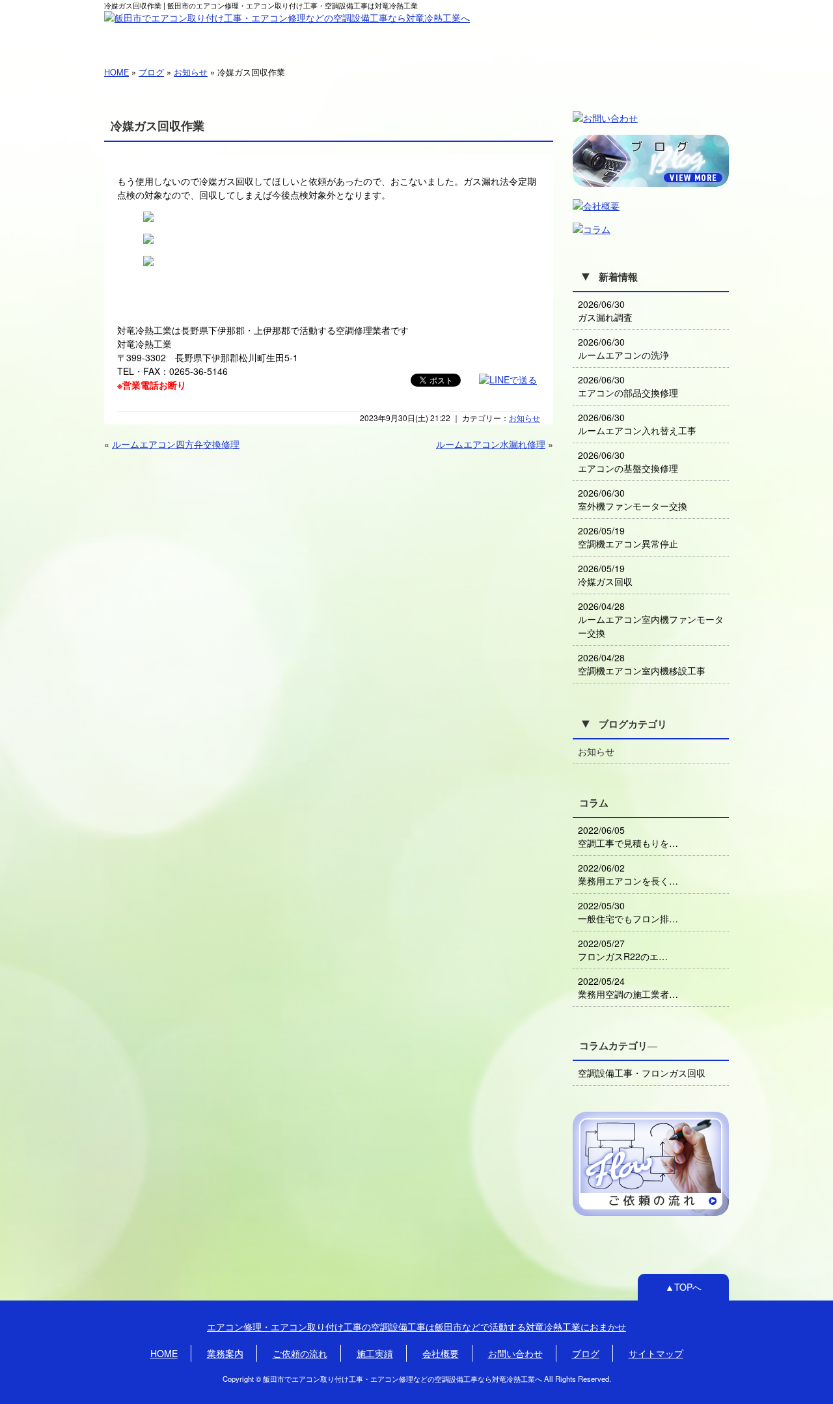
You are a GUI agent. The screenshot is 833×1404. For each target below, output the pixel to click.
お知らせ (191, 72)
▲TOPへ (683, 1286)
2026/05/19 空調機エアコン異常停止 (628, 537)
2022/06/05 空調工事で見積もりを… (628, 836)
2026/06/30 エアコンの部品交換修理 (628, 386)
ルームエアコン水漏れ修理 (490, 443)
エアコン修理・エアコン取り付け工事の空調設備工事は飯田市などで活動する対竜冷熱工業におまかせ (416, 1326)
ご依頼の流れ (327, 38)
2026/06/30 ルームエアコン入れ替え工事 (637, 424)
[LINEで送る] (508, 379)
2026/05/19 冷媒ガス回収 (605, 575)
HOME (149, 38)
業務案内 (238, 38)
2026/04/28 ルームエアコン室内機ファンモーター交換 (651, 619)
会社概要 (506, 38)
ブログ (151, 72)
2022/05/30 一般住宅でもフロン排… (628, 912)
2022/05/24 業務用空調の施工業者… (628, 987)
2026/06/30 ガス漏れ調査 (605, 310)
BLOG (595, 38)
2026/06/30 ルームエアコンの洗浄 (623, 348)
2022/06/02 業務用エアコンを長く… (628, 874)
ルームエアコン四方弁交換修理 (175, 443)
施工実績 (417, 38)
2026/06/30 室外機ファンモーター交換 (632, 499)
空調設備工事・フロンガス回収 (641, 1072)
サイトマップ (656, 1353)
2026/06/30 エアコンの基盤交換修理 (628, 461)
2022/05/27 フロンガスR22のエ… (623, 950)
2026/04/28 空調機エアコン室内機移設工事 (641, 664)
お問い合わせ (684, 38)
